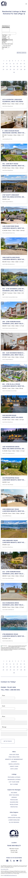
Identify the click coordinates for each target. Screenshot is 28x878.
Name (3, 695)
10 (6, 63)
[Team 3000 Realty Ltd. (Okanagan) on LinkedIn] (14, 860)
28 (21, 69)
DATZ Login (14, 768)
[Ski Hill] (7, 42)
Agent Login (14, 766)
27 (17, 69)
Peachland (14, 799)
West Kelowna (14, 795)
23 (3, 69)
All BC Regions (14, 822)
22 (24, 66)
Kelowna (14, 792)
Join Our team (14, 754)
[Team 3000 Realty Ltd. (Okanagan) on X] (11, 860)
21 (21, 66)
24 (7, 69)
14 (20, 63)
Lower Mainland (14, 820)
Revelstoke (14, 804)
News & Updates (14, 764)
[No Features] (7, 40)
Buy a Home (14, 784)
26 (14, 69)
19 (14, 66)
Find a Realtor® (14, 757)
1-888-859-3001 (15, 690)
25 (10, 69)
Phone (3, 716)
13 (17, 63)
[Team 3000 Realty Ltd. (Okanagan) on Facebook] (7, 860)
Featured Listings (14, 777)
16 (3, 66)
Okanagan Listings (14, 779)
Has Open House (7, 45)
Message (4, 727)
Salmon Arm (14, 802)
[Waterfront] (7, 41)
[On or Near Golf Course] (7, 43)
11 (10, 63)
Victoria (14, 815)
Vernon (14, 797)
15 (24, 63)
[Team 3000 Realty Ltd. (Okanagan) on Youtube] (17, 860)
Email (3, 706)
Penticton (14, 807)
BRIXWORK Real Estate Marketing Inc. (10, 875)
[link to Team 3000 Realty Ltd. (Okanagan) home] (14, 833)
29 (24, 69)
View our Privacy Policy (4, 869)
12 (13, 63)
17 (7, 66)
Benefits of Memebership (14, 759)
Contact (14, 761)
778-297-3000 (11, 687)
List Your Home (14, 782)
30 (14, 72)
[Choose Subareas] (6, 27)
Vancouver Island (14, 817)
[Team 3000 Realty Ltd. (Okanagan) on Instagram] (20, 860)
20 (17, 66)
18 (10, 66)
